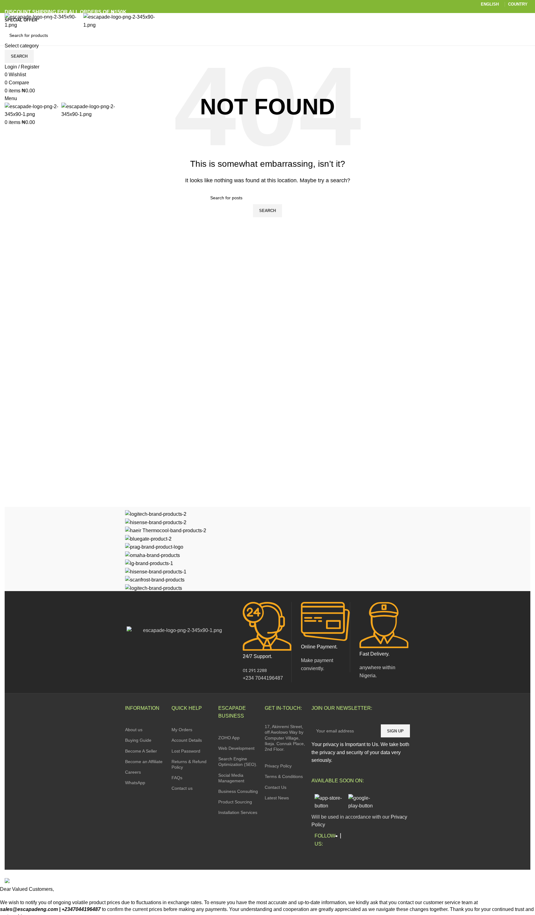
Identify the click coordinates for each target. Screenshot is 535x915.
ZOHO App (229, 737)
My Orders (182, 729)
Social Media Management (231, 778)
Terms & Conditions (284, 776)
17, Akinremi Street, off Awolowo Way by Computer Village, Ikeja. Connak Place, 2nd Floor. (285, 738)
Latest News (277, 797)
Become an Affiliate (144, 761)
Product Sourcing (235, 801)
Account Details (187, 740)
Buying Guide (138, 740)
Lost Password (186, 751)
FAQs (177, 777)
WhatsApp (135, 782)
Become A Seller (141, 751)
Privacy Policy (278, 765)
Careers (133, 772)
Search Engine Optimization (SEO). (237, 761)
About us (133, 729)
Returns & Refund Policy (189, 764)
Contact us (182, 788)
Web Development (236, 748)
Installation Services (237, 812)
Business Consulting (238, 791)
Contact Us (275, 787)
